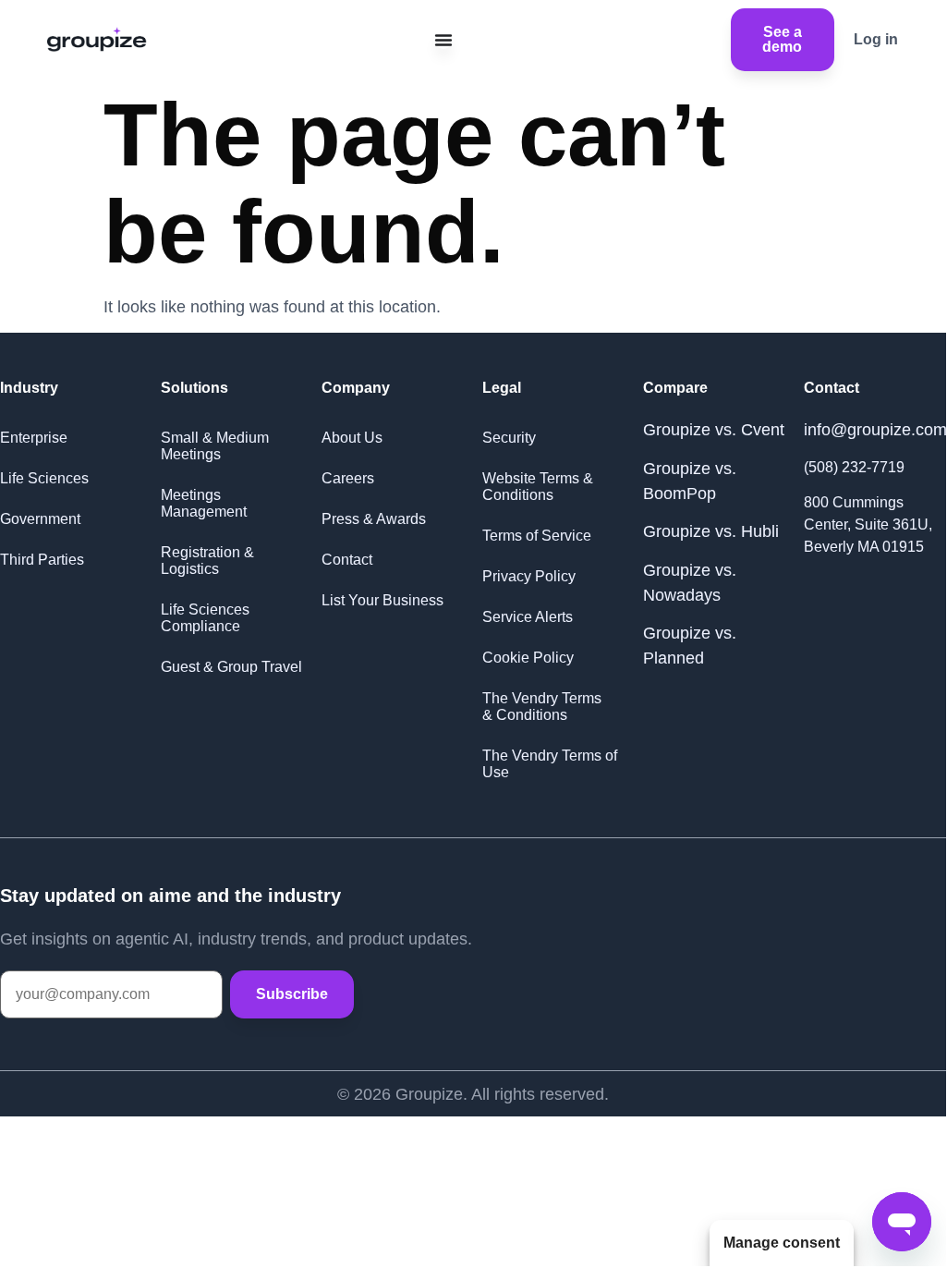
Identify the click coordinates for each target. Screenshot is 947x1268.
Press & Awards (374, 519)
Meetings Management (204, 503)
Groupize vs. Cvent (713, 430)
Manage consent (781, 1242)
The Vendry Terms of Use (549, 764)
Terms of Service (536, 535)
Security (509, 437)
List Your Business (382, 600)
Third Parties (42, 559)
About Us (352, 437)
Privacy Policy (529, 576)
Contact (347, 559)
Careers (348, 478)
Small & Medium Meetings (215, 446)
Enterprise (33, 437)
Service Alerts (527, 617)
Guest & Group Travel (231, 667)
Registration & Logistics (207, 560)
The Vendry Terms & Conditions (541, 706)
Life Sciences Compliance (205, 618)
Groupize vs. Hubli (711, 531)
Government (40, 519)
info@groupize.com (875, 430)
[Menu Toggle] (443, 39)
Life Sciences (44, 478)
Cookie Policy (528, 657)
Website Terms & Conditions (537, 486)
